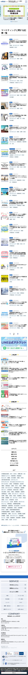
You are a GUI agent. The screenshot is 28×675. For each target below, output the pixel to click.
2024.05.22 (15, 52)
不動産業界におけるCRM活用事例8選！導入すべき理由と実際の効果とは (18, 42)
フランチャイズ (5, 481)
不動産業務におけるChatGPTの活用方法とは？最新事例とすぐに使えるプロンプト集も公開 (18, 442)
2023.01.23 (15, 162)
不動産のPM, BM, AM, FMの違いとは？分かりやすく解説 (17, 362)
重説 (19, 477)
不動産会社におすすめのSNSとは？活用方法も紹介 (18, 265)
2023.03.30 (18, 148)
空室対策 (16, 156)
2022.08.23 (16, 263)
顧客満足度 (4, 505)
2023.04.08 (16, 125)
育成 (15, 495)
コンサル (15, 513)
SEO (14, 219)
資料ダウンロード (7, 609)
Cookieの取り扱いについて (10, 670)
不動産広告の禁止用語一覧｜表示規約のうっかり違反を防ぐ (18, 66)
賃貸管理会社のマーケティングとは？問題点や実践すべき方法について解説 (18, 290)
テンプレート (15, 493)
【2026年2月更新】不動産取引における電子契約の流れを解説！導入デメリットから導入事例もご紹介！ (18, 433)
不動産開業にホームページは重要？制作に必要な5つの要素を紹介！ (18, 215)
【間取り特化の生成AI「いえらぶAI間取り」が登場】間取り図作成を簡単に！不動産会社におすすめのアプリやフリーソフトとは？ (18, 370)
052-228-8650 (6, 636)
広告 (21, 69)
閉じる (14, 672)
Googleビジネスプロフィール (17, 481)
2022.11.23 (15, 200)
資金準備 (13, 475)
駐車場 (16, 501)
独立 (11, 207)
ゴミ (7, 499)
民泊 (9, 491)
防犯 (11, 495)
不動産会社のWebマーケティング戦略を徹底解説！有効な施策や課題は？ (18, 77)
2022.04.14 (15, 323)
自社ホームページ (19, 82)
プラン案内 (20, 599)
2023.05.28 (15, 102)
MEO (15, 473)
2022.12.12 (16, 187)
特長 (7, 595)
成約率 (13, 511)
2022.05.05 (15, 300)
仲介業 (22, 483)
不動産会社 (12, 82)
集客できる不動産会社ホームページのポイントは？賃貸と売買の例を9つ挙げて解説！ (18, 105)
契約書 (23, 517)
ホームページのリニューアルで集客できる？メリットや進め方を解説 (18, 325)
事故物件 (17, 491)
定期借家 (20, 507)
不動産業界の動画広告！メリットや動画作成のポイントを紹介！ (18, 313)
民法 (24, 495)
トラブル (15, 497)
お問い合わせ (20, 609)
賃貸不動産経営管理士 (15, 509)
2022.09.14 (16, 237)
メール (3, 517)
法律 (11, 519)
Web (18, 80)
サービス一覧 (20, 595)
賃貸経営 (11, 155)
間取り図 (20, 473)
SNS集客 (11, 97)
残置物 (7, 497)
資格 (13, 485)
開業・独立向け (7, 605)
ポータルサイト (9, 487)
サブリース (21, 501)
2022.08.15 (15, 286)
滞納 (10, 493)
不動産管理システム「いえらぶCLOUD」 (11, 525)
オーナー (4, 489)
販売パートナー (20, 605)
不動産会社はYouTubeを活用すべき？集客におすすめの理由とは (17, 164)
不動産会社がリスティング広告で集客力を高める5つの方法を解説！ (18, 302)
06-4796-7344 (6, 630)
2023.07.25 (15, 87)
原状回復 (21, 515)
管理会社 (11, 156)
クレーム (4, 503)
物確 (9, 477)
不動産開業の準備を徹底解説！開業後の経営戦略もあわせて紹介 (18, 203)
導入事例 (7, 599)
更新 (8, 515)
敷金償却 (18, 511)
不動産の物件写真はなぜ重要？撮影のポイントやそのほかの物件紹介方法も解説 (18, 55)
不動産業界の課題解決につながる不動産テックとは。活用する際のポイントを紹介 (18, 241)
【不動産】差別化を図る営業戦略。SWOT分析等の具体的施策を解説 (18, 253)
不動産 (22, 45)
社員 (24, 497)
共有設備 (10, 489)
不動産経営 (15, 207)
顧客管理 (11, 47)
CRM (16, 47)
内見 (16, 507)
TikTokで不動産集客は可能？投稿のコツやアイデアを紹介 (17, 116)
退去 (3, 519)
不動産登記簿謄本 (6, 511)
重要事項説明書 (17, 503)
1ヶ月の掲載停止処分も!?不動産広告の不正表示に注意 (18, 277)
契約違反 (8, 485)
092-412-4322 (6, 643)
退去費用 (18, 517)
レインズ (4, 477)
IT (10, 143)
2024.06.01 (15, 39)
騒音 (3, 485)
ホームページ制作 (14, 591)
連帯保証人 (4, 493)
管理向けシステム (14, 588)
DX (13, 143)
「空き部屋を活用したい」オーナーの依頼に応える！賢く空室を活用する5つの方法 (18, 152)
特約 (7, 519)
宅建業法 (19, 495)
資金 (11, 483)
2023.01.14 (15, 174)
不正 (11, 281)
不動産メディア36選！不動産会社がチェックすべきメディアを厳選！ (17, 425)
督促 (13, 491)
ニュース (7, 602)
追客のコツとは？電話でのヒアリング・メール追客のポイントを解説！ (18, 409)
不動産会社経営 (5, 473)
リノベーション (5, 501)
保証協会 (19, 475)
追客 (11, 45)
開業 (24, 205)
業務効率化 (19, 141)
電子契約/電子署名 (6, 479)
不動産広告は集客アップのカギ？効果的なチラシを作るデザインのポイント (18, 129)
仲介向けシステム (14, 584)
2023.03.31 (16, 137)
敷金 (7, 495)
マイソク (22, 493)
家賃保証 (10, 503)
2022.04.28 (16, 310)
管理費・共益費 (22, 513)
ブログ (11, 230)
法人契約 (4, 491)
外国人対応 (16, 489)
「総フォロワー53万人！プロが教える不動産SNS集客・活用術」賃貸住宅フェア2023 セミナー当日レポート (18, 91)
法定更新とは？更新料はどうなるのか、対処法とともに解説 (18, 386)
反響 (21, 58)
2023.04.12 (15, 113)
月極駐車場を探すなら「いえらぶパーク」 (9, 647)
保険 (3, 497)
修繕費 (22, 487)
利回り (21, 489)
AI (24, 473)
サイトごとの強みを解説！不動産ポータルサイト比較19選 (18, 378)
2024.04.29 (16, 74)
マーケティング (16, 45)
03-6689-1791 (6, 622)
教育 (3, 499)
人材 (11, 257)
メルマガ (23, 505)
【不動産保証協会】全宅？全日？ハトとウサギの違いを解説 (18, 395)
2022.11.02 (15, 224)
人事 (12, 501)
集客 (18, 58)
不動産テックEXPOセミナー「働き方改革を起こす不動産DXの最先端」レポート (18, 190)
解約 (10, 513)
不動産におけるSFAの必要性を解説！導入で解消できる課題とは (17, 139)
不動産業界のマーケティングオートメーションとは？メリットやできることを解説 (18, 177)
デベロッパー (15, 479)
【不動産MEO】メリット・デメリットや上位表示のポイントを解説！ (17, 417)
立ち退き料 (17, 505)
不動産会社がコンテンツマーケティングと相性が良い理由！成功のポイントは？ (18, 227)
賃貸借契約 (10, 507)
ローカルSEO (18, 294)
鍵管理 (22, 491)
